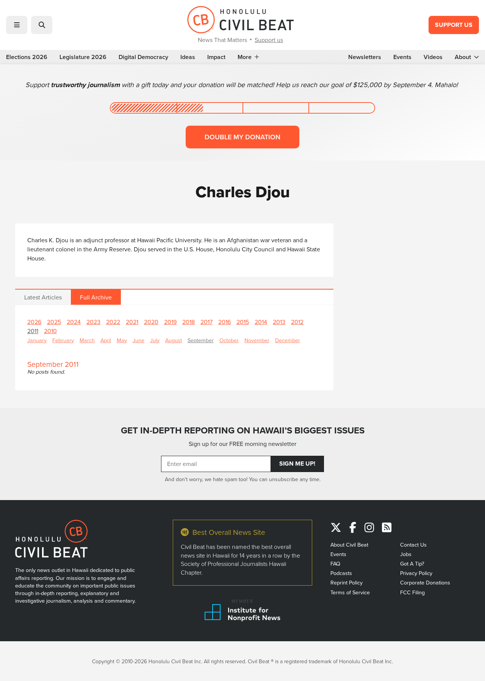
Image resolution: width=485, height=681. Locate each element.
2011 (32, 331)
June (138, 340)
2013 (279, 322)
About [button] (463, 57)
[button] (16, 25)
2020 (151, 322)
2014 (261, 322)
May (122, 340)
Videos (433, 57)
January (37, 340)
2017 (206, 322)
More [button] (245, 57)
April (105, 340)
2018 (188, 322)
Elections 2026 (26, 57)
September (201, 340)
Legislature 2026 (82, 57)
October (229, 340)
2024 (74, 322)
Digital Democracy (143, 57)
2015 (242, 322)
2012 (297, 322)
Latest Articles (43, 297)
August (173, 340)
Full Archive (96, 297)
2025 (54, 322)
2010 (50, 331)
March (87, 340)
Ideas (187, 57)
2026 (34, 322)
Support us (269, 40)
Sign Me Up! (297, 463)
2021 (132, 322)
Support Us (453, 24)
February (63, 340)
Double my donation (242, 137)
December (287, 340)
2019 (170, 322)
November (256, 340)
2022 (113, 322)
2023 (93, 322)
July (155, 340)
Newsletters (364, 57)
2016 (224, 322)
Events (402, 57)
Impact (216, 57)
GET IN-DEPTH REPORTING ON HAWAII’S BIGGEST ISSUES (243, 430)
